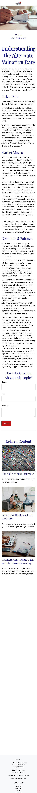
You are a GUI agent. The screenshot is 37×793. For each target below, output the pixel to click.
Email (3, 394)
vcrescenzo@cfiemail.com (18, 779)
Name (3, 382)
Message (5, 406)
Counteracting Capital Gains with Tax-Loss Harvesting (18, 561)
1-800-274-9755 (21, 763)
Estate (18, 791)
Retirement (18, 786)
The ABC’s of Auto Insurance (18, 473)
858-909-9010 (20, 765)
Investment (18, 788)
